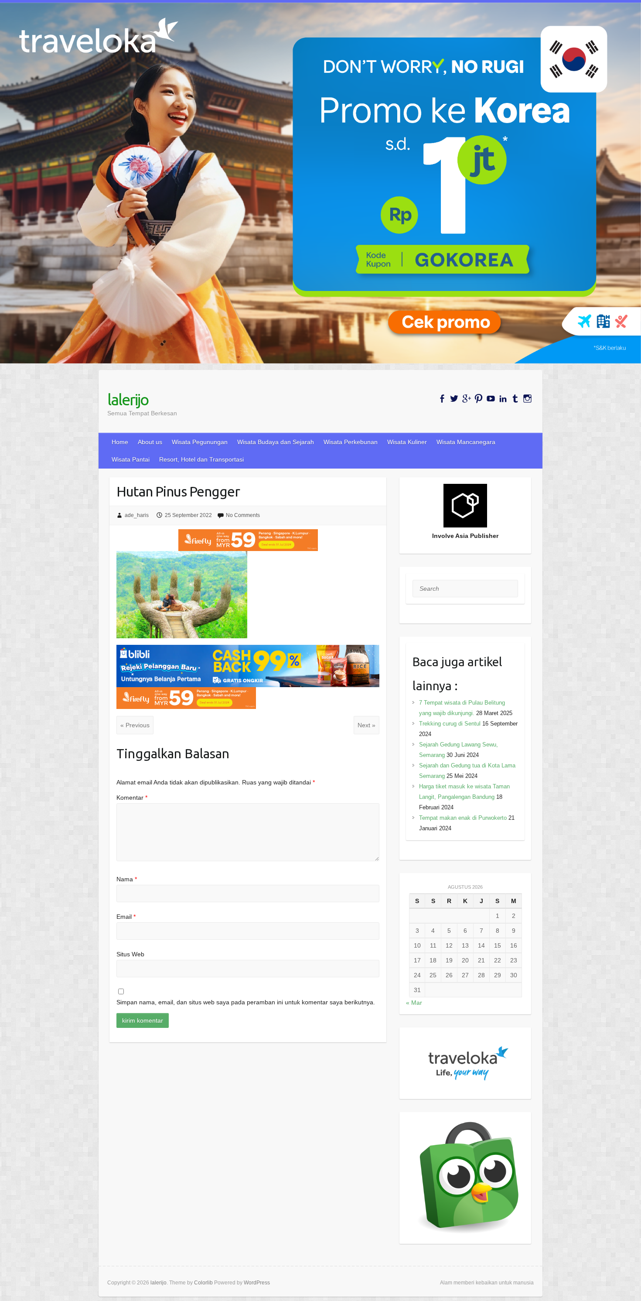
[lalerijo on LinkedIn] (503, 398)
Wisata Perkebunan (351, 441)
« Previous (135, 725)
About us (150, 441)
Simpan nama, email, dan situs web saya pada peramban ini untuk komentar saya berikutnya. (245, 1002)
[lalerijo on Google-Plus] (466, 398)
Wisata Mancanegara (465, 441)
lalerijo (127, 399)
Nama (126, 879)
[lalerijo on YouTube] (491, 398)
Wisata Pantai (131, 459)
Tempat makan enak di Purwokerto (463, 818)
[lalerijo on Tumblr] (515, 398)
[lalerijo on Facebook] (442, 398)
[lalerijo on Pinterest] (478, 398)
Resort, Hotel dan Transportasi (201, 459)
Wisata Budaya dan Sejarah (275, 441)
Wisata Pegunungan (200, 441)
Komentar (131, 797)
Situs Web (130, 954)
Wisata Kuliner (407, 441)
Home (120, 441)
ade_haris (137, 515)
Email (126, 916)
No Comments (243, 515)
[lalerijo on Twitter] (454, 398)
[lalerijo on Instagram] (527, 398)
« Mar (414, 1002)
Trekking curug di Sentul (450, 723)
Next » (366, 725)
